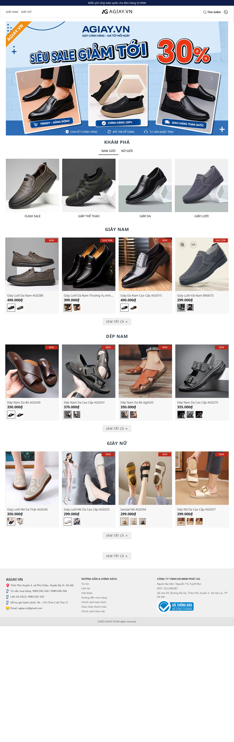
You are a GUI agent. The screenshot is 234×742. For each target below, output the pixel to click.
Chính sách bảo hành (93, 602)
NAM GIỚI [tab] (108, 151)
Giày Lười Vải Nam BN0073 (195, 295)
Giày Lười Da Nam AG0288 (25, 295)
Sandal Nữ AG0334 (133, 509)
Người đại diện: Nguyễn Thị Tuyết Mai (179, 583)
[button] (22, 78)
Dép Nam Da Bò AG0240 (23, 402)
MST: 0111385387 (167, 588)
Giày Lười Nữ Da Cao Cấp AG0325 (87, 509)
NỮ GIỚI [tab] (127, 151)
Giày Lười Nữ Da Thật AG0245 (27, 509)
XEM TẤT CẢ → (117, 322)
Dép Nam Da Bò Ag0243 (136, 402)
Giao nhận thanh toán (94, 606)
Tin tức (85, 583)
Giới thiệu (87, 593)
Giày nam (12, 12)
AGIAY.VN (121, 11)
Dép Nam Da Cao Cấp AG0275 (197, 402)
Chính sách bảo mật (93, 611)
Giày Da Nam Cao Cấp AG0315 (141, 295)
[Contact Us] (226, 12)
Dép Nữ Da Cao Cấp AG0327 (196, 509)
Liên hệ (85, 588)
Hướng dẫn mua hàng (94, 597)
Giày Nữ (26, 12)
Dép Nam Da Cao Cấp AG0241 (84, 402)
